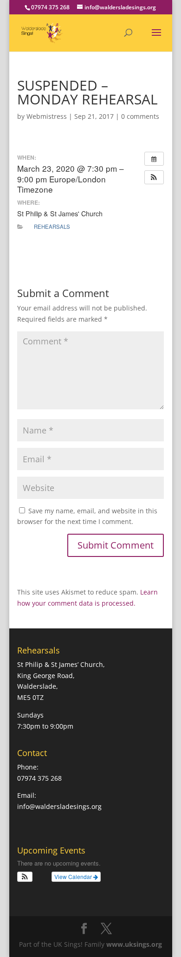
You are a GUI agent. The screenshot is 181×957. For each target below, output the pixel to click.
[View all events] (154, 159)
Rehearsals (52, 226)
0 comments (140, 116)
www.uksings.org (134, 944)
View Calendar (73, 876)
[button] (154, 177)
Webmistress (46, 116)
